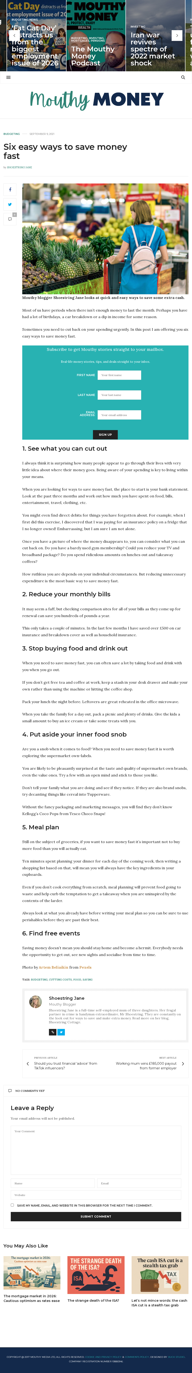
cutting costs (60, 979)
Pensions (98, 41)
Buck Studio (176, 1357)
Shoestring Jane (19, 167)
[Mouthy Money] (96, 100)
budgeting (39, 979)
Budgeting (20, 19)
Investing (96, 38)
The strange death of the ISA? (93, 1300)
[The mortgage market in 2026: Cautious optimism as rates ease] (32, 1273)
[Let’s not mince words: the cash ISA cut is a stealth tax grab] (160, 1275)
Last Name (86, 395)
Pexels (85, 967)
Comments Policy (137, 1357)
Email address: (87, 413)
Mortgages (80, 41)
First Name (86, 375)
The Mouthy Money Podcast (92, 56)
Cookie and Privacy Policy (103, 1357)
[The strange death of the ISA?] (95, 1275)
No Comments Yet (30, 1091)
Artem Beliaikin (53, 967)
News (34, 19)
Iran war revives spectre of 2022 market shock (153, 49)
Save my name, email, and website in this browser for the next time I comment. (84, 1205)
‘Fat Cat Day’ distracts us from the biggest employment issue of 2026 (35, 45)
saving (87, 979)
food (77, 979)
